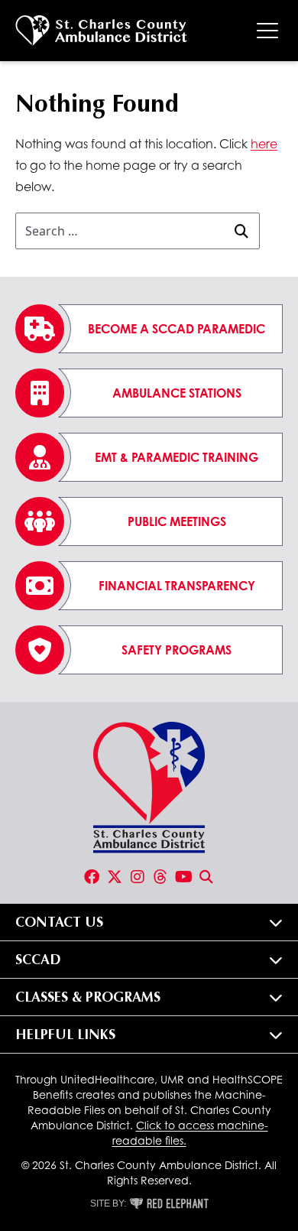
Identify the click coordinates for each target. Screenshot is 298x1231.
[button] (149, 922)
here (264, 143)
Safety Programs (176, 650)
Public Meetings (177, 521)
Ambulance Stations (176, 393)
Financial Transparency (177, 585)
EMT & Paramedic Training (176, 457)
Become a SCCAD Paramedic (176, 328)
